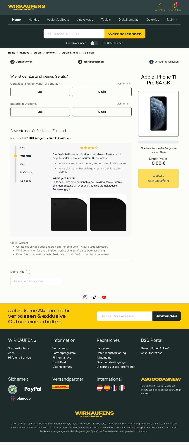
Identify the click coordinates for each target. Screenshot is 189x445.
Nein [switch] (102, 92)
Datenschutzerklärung (111, 353)
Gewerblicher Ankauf (155, 348)
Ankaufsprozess (151, 353)
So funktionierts (18, 348)
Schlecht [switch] (25, 180)
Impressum (104, 348)
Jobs (11, 353)
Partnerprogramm (64, 353)
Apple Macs (85, 19)
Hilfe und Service (19, 357)
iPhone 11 (51, 52)
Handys (34, 19)
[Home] (26, 7)
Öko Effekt (59, 362)
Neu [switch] (22, 147)
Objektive (153, 19)
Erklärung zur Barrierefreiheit (116, 366)
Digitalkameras (128, 19)
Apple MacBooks (58, 19)
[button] (50, 138)
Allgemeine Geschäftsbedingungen (112, 360)
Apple (38, 52)
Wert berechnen (125, 34)
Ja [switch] (40, 92)
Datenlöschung (62, 366)
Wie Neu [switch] (25, 155)
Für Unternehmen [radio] (112, 43)
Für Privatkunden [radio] (76, 43)
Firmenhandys (61, 357)
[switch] (94, 43)
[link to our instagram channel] (85, 297)
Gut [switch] (22, 164)
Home (16, 19)
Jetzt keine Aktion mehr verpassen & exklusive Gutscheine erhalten (39, 316)
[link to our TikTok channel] (94, 297)
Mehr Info (122, 83)
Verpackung (60, 348)
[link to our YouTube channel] (104, 297)
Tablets (106, 19)
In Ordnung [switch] (26, 172)
